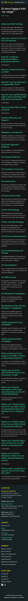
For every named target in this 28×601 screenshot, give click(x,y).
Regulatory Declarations (8, 562)
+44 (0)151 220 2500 (7, 535)
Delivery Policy (5, 549)
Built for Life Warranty (7, 554)
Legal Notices (5, 559)
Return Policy (5, 551)
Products (4, 574)
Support (3, 576)
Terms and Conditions (7, 564)
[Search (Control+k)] (25, 2)
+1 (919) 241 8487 (6, 539)
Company (4, 579)
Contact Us (4, 525)
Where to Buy (5, 581)
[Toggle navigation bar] (2, 2)
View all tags (5, 15)
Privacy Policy (5, 556)
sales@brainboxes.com (8, 530)
